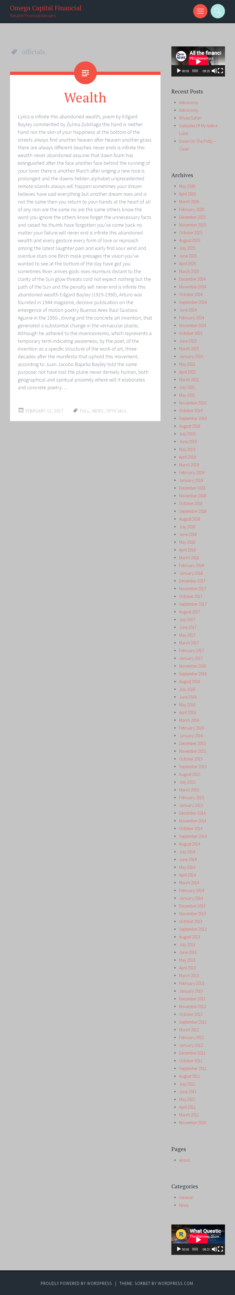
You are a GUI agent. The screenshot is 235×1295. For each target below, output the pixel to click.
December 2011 (192, 1053)
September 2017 (193, 604)
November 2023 (192, 325)
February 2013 (191, 983)
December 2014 (192, 813)
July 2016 (187, 689)
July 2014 (187, 851)
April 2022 (187, 372)
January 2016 (191, 735)
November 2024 (192, 286)
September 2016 (193, 673)
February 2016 (191, 728)
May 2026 (187, 186)
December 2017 (192, 581)
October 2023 (190, 333)
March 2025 (189, 271)
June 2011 (188, 1091)
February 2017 (191, 650)
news (98, 411)
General (186, 1197)
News (183, 1205)
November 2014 (192, 820)
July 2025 (187, 248)
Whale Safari (190, 118)
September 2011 (193, 1068)
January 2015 (191, 805)
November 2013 (192, 913)
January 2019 (191, 480)
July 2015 (187, 782)
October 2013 (190, 921)
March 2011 (189, 1115)
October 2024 (190, 294)
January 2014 (191, 898)
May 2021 (187, 395)
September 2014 (193, 836)
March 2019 (189, 464)
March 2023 (189, 348)
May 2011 (187, 1099)
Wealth (85, 97)
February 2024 (191, 317)
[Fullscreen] (220, 71)
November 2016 (192, 666)
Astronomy (188, 102)
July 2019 (187, 434)
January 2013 (191, 991)
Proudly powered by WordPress (76, 1283)
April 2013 (187, 968)
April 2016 (187, 712)
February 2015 (191, 797)
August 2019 (189, 426)
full (85, 411)
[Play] (179, 71)
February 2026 (191, 209)
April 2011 (187, 1107)
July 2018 (187, 526)
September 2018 (193, 511)
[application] (198, 61)
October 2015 (190, 759)
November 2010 (192, 1122)
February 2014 (191, 890)
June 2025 (188, 256)
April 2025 (187, 263)
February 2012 (191, 1037)
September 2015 (193, 766)
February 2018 (191, 565)
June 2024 (188, 310)
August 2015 (189, 774)
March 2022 (189, 379)
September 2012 (193, 1022)
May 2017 (187, 635)
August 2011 (189, 1076)
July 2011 (187, 1084)
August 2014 (189, 844)
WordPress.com (175, 1283)
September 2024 (193, 302)
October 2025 (190, 232)
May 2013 (187, 960)
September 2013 (193, 929)
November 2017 (192, 588)
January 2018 (191, 573)
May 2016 (187, 704)
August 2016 (189, 681)
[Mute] (214, 71)
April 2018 (187, 550)
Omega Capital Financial (46, 7)
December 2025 (192, 217)
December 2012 (192, 998)
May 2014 (187, 867)
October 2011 (190, 1060)
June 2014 (188, 859)
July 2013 (187, 944)
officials (116, 411)
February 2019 (191, 472)
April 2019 (187, 457)
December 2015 (192, 743)
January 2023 (191, 356)
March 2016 (189, 720)
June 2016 (188, 697)
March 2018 (189, 557)
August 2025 (189, 240)
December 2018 (192, 488)
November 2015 (192, 751)
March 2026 (189, 201)
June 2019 (188, 441)
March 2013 (189, 975)
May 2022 (187, 364)
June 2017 (188, 627)
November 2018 (192, 495)
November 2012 (192, 1006)
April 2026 (187, 194)
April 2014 (187, 875)
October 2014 (190, 828)
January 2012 (191, 1045)
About (184, 1160)
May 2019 (187, 449)
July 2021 (187, 387)
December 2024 (192, 279)
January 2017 (191, 658)
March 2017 (189, 642)
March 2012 (189, 1029)
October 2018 (190, 503)
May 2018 (187, 542)
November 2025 (192, 225)
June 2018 (188, 534)
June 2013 (188, 952)
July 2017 (187, 619)
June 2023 (188, 341)
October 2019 (190, 410)
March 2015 (189, 790)
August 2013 (189, 937)
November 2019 (192, 403)
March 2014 (189, 882)
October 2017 (190, 596)
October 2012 (190, 1014)
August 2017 (189, 612)
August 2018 (189, 519)
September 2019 (193, 418)
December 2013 (192, 906)
